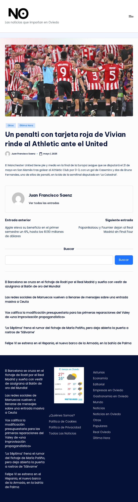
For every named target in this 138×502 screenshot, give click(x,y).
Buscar (69, 249)
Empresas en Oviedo (108, 390)
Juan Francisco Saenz (50, 195)
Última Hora (26, 125)
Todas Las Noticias (62, 433)
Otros (11, 125)
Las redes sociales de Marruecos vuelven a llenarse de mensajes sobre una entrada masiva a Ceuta (66, 299)
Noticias (99, 408)
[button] (44, 203)
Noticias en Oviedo (107, 414)
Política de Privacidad (65, 427)
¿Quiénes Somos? (62, 415)
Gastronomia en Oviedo (110, 396)
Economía (100, 378)
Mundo (98, 402)
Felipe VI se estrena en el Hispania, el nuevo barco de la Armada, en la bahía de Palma (68, 343)
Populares (100, 426)
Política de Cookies (63, 421)
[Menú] (131, 16)
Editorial (99, 384)
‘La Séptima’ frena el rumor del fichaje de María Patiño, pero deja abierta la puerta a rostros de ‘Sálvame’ (66, 330)
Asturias (99, 372)
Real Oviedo (102, 432)
